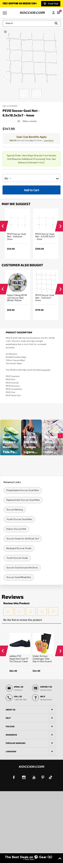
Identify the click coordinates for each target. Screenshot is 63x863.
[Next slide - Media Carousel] (60, 435)
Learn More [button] (48, 140)
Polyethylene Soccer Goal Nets (22, 490)
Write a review (29, 121)
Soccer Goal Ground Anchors (22, 567)
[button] (2, 226)
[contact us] (31, 769)
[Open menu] (5, 14)
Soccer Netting (14, 509)
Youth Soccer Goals (17, 558)
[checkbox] (5, 32)
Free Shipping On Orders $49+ (20, 3)
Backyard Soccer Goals (18, 548)
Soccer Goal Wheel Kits (18, 577)
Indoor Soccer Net (16, 529)
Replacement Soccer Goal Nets (23, 500)
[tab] (31, 710)
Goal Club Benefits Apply (31, 136)
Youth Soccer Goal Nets (19, 519)
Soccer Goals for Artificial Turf (22, 538)
